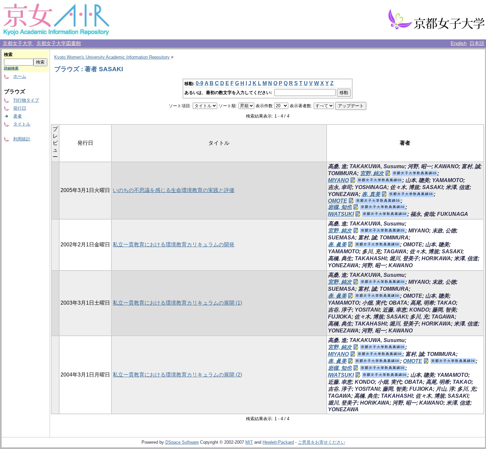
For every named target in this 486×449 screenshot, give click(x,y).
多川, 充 (371, 251)
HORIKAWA (436, 258)
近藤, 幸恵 (394, 310)
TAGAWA (395, 251)
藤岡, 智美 (444, 310)
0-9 (199, 83)
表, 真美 (371, 194)
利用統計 (21, 138)
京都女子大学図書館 (58, 43)
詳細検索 (11, 68)
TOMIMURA (342, 173)
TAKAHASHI (370, 258)
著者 (17, 116)
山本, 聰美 (417, 180)
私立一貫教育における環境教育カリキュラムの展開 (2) (177, 374)
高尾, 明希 (422, 303)
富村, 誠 (471, 166)
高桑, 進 (337, 166)
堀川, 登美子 (404, 258)
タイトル (21, 124)
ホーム (19, 76)
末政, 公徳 (444, 230)
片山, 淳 (445, 389)
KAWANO (446, 166)
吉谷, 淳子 (340, 310)
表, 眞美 (337, 244)
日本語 (476, 43)
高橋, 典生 (340, 258)
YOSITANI (367, 310)
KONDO (419, 310)
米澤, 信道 (457, 187)
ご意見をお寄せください (321, 442)
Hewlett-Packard (278, 442)
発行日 (19, 108)
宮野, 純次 (372, 173)
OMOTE (337, 201)
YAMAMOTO (447, 180)
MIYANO (338, 180)
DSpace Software (182, 442)
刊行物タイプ (26, 100)
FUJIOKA (339, 317)
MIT (249, 442)
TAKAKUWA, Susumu (377, 166)
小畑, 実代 (374, 303)
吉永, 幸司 (340, 187)
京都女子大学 (18, 43)
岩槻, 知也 (340, 207)
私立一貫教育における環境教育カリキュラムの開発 (173, 244)
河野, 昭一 (419, 166)
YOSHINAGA (371, 187)
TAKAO (446, 303)
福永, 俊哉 (422, 214)
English (458, 43)
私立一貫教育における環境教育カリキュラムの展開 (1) (177, 303)
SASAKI (432, 187)
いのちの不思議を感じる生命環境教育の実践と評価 (173, 190)
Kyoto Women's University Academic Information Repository (112, 57)
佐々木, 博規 (404, 187)
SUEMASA (341, 237)
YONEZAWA (343, 194)
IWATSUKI (341, 214)
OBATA (398, 303)
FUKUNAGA (452, 214)
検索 (8, 54)
